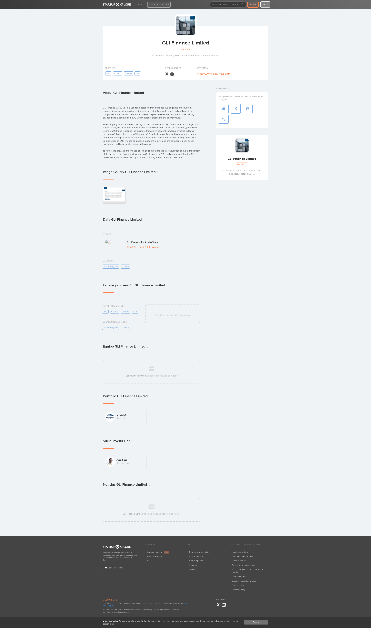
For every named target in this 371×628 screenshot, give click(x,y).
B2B (138, 73)
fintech (117, 73)
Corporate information (199, 552)
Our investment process (242, 556)
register (253, 5)
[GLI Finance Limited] (114, 195)
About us (193, 565)
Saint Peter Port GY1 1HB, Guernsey (144, 247)
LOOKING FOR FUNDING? (159, 5)
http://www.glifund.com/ (213, 73)
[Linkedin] (172, 74)
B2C (108, 73)
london (125, 266)
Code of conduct (239, 577)
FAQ (149, 561)
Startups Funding (157, 552)
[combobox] (228, 4)
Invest (140, 4)
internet (128, 73)
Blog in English (196, 556)
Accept (256, 622)
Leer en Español (115, 568)
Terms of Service (239, 561)
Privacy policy (238, 585)
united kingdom (110, 266)
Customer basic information (244, 581)
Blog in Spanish (196, 561)
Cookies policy (238, 590)
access (265, 4)
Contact (192, 569)
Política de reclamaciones (243, 565)
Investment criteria (240, 552)
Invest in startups (154, 556)
